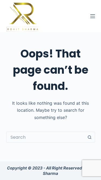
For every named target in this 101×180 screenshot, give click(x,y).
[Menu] (92, 16)
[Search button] (89, 137)
